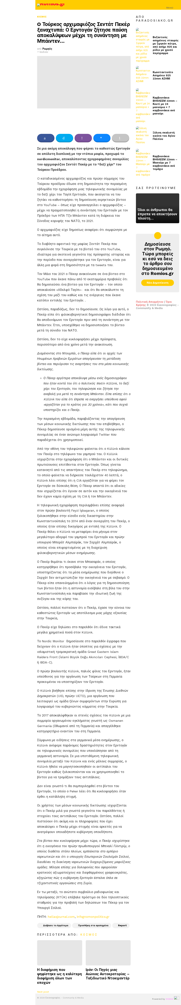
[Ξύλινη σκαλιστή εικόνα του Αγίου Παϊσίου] (143, 135)
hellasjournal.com (61, 916)
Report (122, 925)
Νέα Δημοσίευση (157, 282)
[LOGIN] (177, 4)
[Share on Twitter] (64, 138)
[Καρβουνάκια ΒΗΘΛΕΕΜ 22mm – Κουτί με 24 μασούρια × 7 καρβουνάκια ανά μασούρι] (143, 105)
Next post (43, 991)
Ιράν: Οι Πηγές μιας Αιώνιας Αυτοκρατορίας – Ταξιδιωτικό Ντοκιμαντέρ (108, 974)
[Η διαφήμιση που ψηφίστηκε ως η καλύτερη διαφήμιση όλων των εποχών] (59, 952)
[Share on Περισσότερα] (120, 138)
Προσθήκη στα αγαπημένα (93, 925)
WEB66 (169, 999)
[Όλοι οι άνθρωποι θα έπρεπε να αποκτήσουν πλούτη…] (157, 208)
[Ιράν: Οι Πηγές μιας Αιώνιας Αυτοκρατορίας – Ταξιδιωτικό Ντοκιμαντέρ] (108, 952)
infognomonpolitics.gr (93, 916)
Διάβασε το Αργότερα (55, 925)
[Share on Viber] (83, 138)
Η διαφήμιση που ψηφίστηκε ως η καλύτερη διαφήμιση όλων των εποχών (59, 976)
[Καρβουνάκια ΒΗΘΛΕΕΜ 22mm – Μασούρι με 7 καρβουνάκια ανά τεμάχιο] (143, 162)
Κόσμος (89, 934)
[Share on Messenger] (102, 138)
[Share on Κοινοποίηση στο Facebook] (45, 138)
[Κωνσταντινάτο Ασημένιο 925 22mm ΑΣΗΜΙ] (143, 75)
